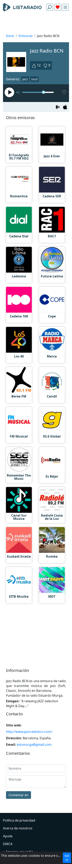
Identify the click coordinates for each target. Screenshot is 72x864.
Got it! (67, 858)
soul (34, 79)
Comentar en (18, 795)
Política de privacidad (19, 820)
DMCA (7, 844)
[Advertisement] (36, 23)
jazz (25, 79)
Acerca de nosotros (17, 828)
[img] (65, 7)
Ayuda (7, 836)
